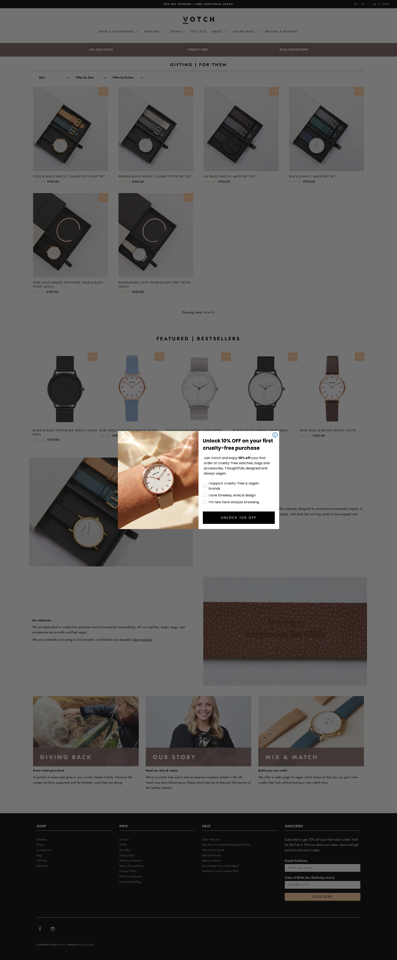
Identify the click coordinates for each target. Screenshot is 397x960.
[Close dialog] (275, 435)
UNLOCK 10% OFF (239, 517)
